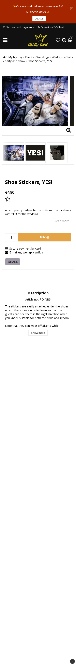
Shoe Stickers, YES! (40, 61)
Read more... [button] (63, 221)
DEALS (39, 19)
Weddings (42, 57)
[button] (58, 40)
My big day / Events (21, 57)
